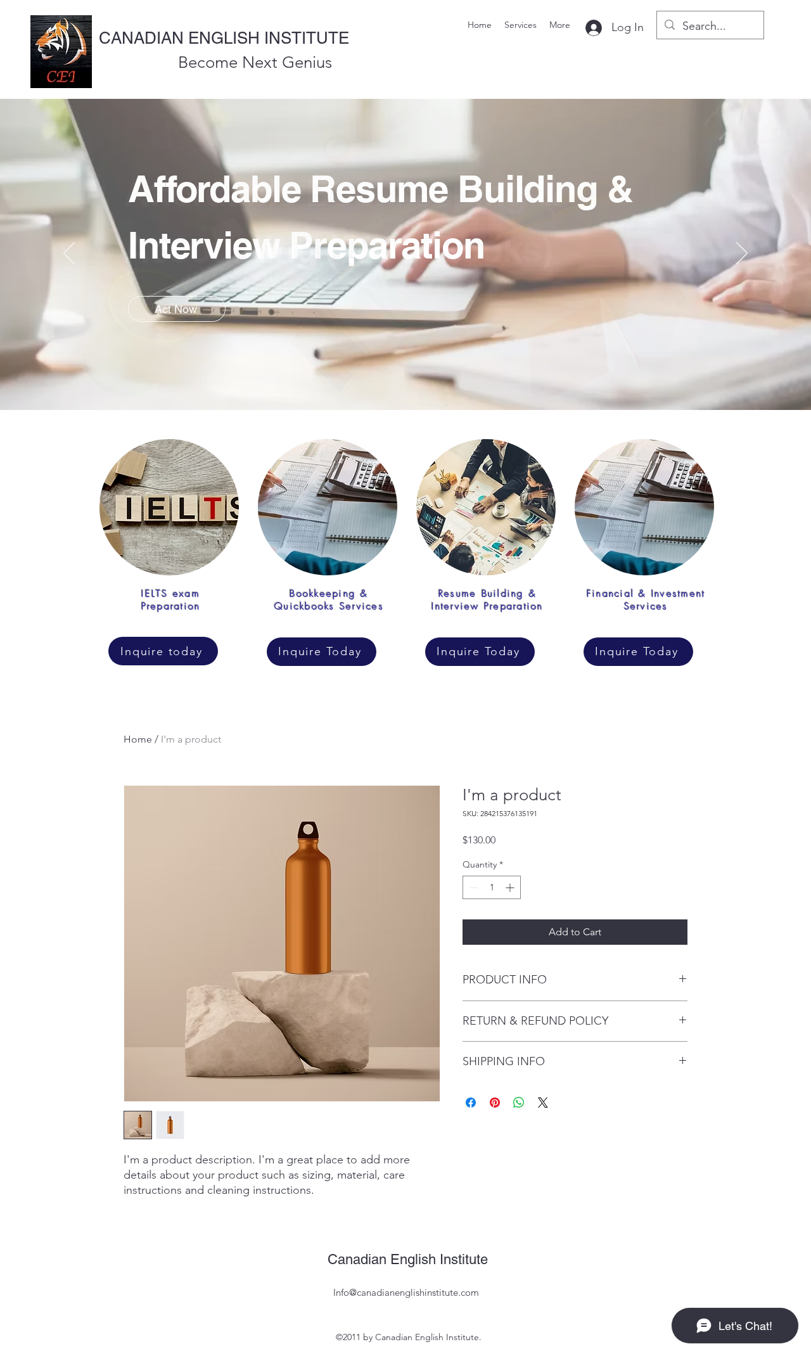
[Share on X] (543, 1102)
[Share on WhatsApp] (519, 1102)
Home (138, 739)
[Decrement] (472, 887)
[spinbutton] (491, 887)
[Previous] (69, 254)
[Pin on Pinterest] (494, 1102)
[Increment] (511, 887)
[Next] (742, 254)
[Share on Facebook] (470, 1102)
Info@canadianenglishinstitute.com (406, 1292)
